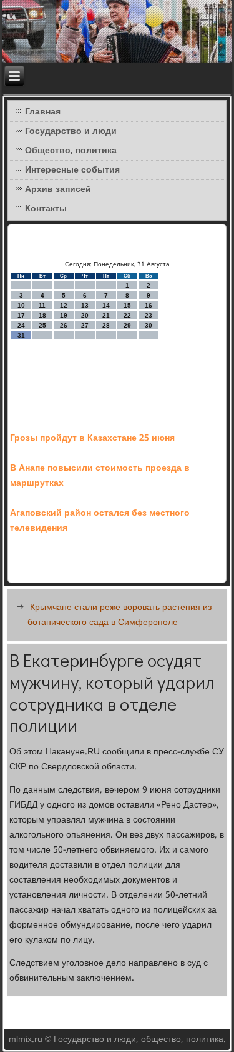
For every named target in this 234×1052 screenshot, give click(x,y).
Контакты (46, 208)
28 (106, 325)
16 (148, 305)
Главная (43, 111)
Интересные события (72, 170)
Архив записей (58, 189)
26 (63, 325)
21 (106, 315)
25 (42, 325)
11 (42, 305)
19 (63, 315)
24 (21, 325)
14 (106, 305)
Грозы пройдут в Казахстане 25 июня (92, 438)
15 (127, 305)
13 (85, 305)
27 (85, 325)
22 (127, 315)
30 (148, 325)
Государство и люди (71, 131)
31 (21, 335)
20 (85, 315)
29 (127, 325)
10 (21, 305)
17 (21, 315)
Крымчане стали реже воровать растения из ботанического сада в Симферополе (119, 615)
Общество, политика (71, 150)
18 (42, 315)
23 (148, 315)
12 (63, 305)
